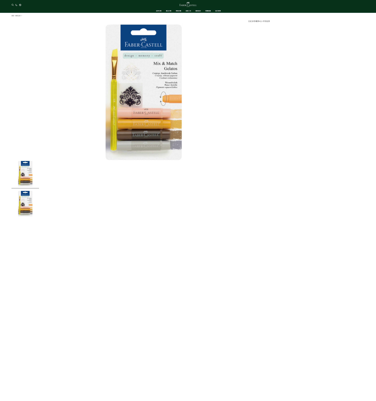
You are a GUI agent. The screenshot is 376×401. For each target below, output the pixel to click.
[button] (25, 173)
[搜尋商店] (13, 5)
